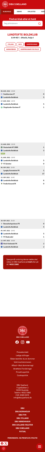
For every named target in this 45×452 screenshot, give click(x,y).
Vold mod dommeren (22, 362)
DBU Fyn (22, 415)
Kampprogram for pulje (30, 49)
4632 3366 (14, 264)
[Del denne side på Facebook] (2, 444)
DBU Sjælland (22, 428)
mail (30, 262)
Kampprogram (32, 44)
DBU (22, 408)
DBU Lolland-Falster (22, 425)
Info (20, 44)
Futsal (22, 432)
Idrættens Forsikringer (22, 369)
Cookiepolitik (22, 375)
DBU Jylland (23, 418)
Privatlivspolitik (22, 372)
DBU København (22, 422)
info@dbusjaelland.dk (23, 398)
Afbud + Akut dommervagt (22, 365)
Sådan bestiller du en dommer (22, 359)
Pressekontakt (22, 352)
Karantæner (11, 49)
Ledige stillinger (22, 355)
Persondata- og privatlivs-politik (22, 438)
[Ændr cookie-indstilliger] (3, 448)
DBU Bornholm (22, 412)
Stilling (11, 44)
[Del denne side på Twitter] (5, 444)
